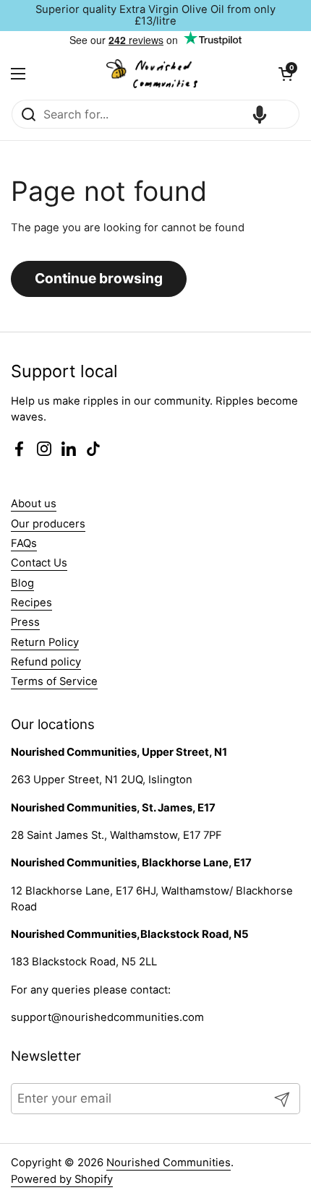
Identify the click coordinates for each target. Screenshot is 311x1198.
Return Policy (45, 642)
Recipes (31, 602)
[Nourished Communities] (152, 73)
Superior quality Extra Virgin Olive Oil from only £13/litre (155, 15)
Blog (22, 583)
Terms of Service (54, 681)
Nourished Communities (168, 1162)
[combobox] (155, 114)
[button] (285, 73)
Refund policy (46, 661)
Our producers (48, 523)
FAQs (24, 543)
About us (33, 503)
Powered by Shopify (62, 1179)
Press (25, 622)
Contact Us (39, 562)
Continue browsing (99, 278)
